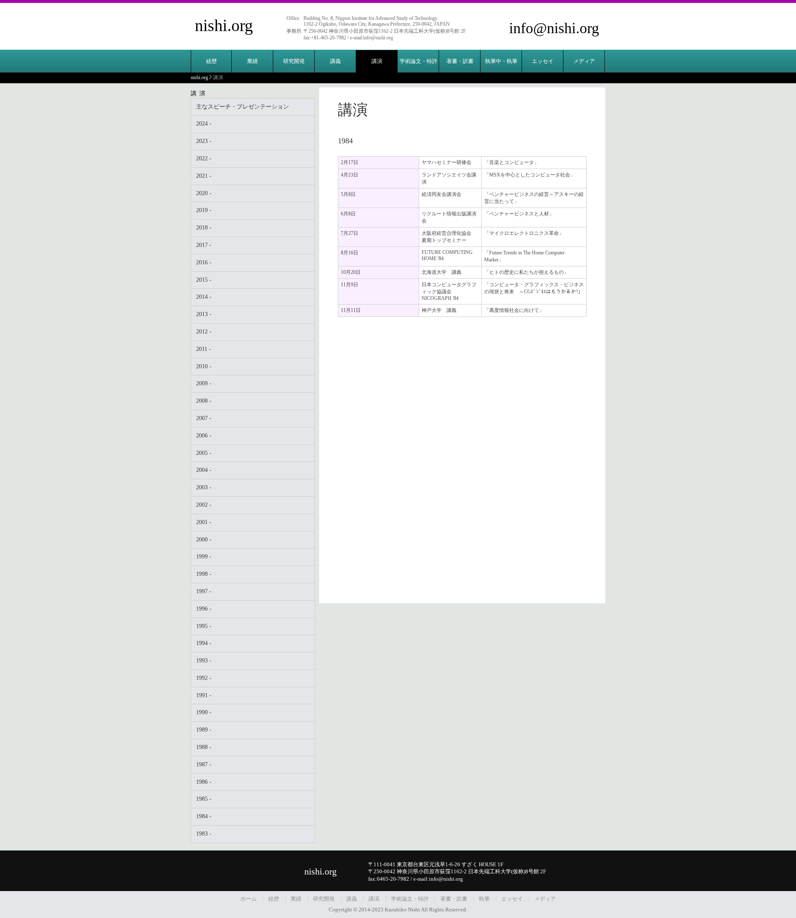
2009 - (203, 383)
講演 (376, 61)
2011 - (203, 349)
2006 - (203, 435)
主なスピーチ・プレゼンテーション (242, 107)
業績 (252, 61)
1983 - (203, 834)
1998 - (203, 574)
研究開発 (294, 61)
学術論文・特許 (418, 61)
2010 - (203, 366)
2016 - (203, 262)
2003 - (203, 487)
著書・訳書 (460, 61)
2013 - (203, 314)
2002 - (203, 505)
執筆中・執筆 (501, 61)
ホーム (248, 899)
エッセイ (542, 61)
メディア (584, 61)
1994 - (203, 643)
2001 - (203, 522)
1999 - (203, 556)
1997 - (203, 591)
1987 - (203, 764)
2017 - (203, 245)
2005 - (203, 453)
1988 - (203, 747)
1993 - (203, 660)
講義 (335, 61)
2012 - (203, 332)
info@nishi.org (554, 28)
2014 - (203, 297)
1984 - (203, 816)
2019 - (203, 210)
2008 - (203, 401)
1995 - (203, 626)
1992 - (203, 678)
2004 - (203, 470)
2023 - (203, 141)
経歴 (211, 61)
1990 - (203, 712)
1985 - (203, 799)
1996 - (203, 609)
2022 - (203, 158)
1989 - (203, 730)
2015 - (203, 280)
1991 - (203, 695)
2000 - (203, 539)
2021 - (203, 176)
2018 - (203, 228)
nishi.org (224, 25)
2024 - (203, 124)
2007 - (203, 418)
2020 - (203, 193)
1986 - (203, 782)
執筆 (484, 899)
